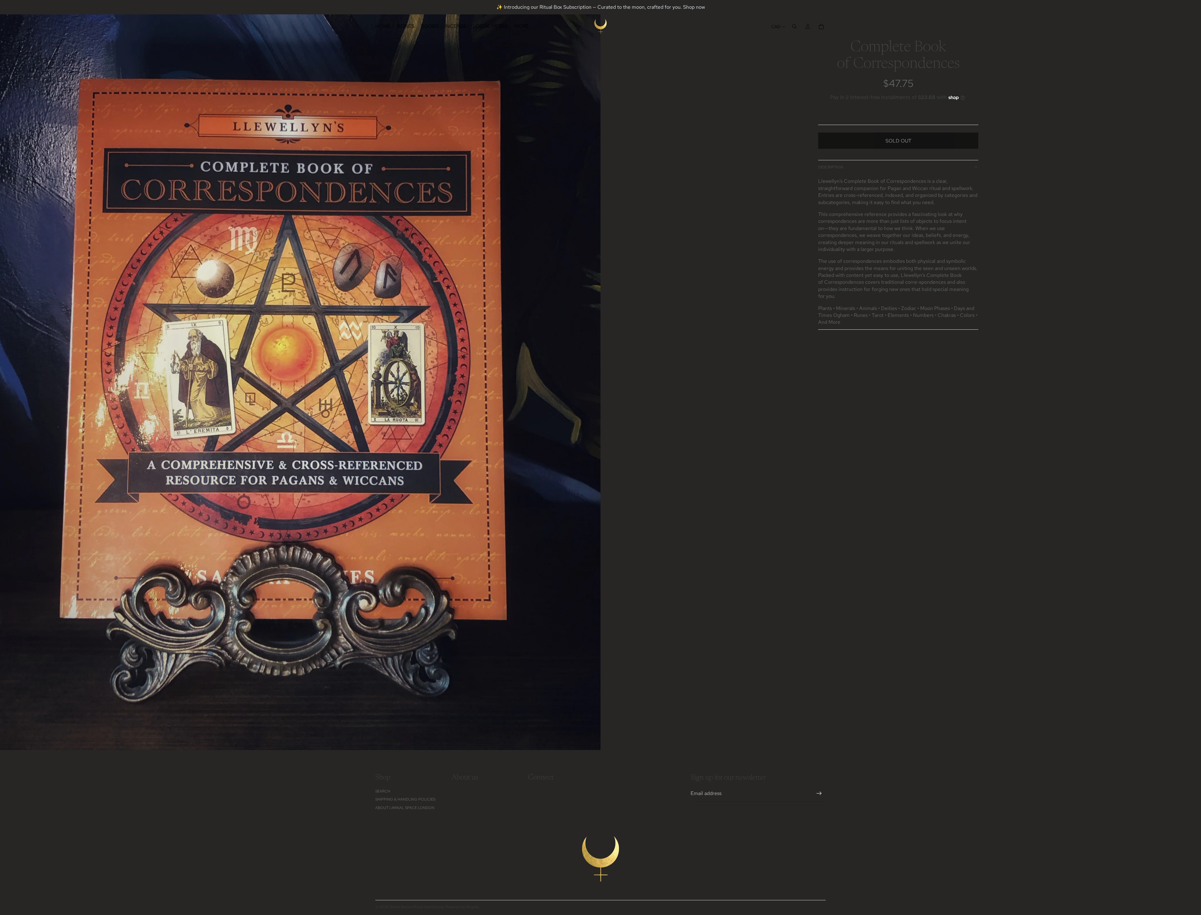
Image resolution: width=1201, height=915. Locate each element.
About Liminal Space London (404, 807)
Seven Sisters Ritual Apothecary (416, 906)
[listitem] (521, 26)
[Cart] (821, 26)
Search (382, 791)
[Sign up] (819, 793)
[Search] (794, 26)
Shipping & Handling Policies (405, 799)
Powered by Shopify (462, 906)
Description (830, 167)
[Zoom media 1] (300, 375)
